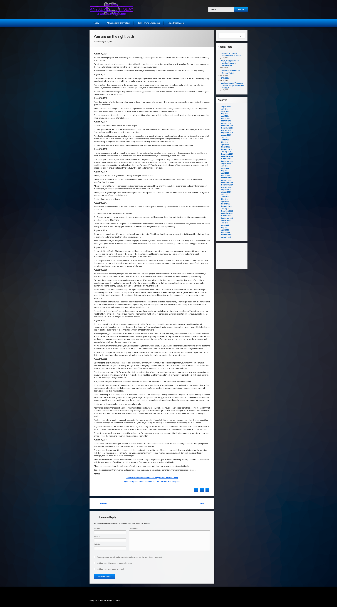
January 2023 (226, 209)
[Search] (241, 36)
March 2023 (225, 204)
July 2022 (224, 223)
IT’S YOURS (225, 78)
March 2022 (225, 232)
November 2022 (227, 213)
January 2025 (226, 152)
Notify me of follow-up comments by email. (115, 563)
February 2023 (226, 206)
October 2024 (226, 159)
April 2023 (225, 201)
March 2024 (225, 175)
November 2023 (227, 185)
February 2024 (226, 178)
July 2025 (224, 137)
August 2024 (226, 163)
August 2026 (226, 107)
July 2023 (224, 194)
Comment (133, 529)
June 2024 (225, 168)
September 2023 (227, 190)
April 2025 (225, 144)
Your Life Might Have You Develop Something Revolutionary (230, 63)
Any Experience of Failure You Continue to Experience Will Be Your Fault (232, 85)
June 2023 (225, 197)
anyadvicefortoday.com (170, 481)
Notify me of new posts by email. (110, 569)
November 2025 (227, 128)
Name (97, 529)
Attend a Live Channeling (118, 23)
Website (97, 544)
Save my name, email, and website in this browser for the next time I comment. (129, 557)
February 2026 (226, 121)
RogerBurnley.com (176, 23)
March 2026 (225, 118)
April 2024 (225, 173)
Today (96, 23)
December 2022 (227, 211)
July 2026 (224, 109)
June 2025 (225, 140)
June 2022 (225, 225)
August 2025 (226, 135)
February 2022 (226, 235)
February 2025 (226, 149)
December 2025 (227, 126)
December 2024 (227, 154)
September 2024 (227, 161)
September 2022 (227, 218)
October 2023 (226, 187)
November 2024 (227, 156)
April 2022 (225, 230)
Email (97, 536)
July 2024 (224, 166)
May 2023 (224, 199)
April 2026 (225, 116)
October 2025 (226, 130)
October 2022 (226, 216)
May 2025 (224, 142)
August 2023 (226, 192)
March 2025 (225, 147)
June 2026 (225, 111)
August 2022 (226, 220)
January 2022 (226, 237)
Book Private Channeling (148, 23)
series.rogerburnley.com (149, 481)
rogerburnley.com (131, 481)
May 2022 (224, 228)
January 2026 (226, 123)
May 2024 (224, 171)
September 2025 (227, 133)
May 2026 (224, 114)
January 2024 (226, 180)
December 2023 (227, 182)
